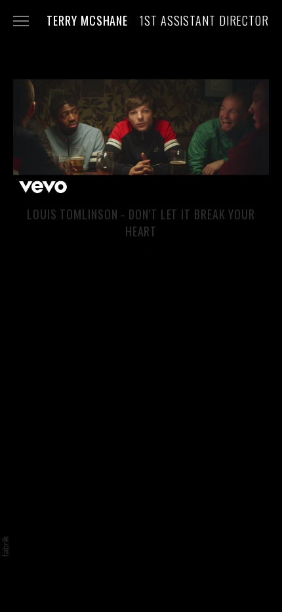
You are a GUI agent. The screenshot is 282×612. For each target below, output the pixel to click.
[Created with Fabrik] (5, 546)
